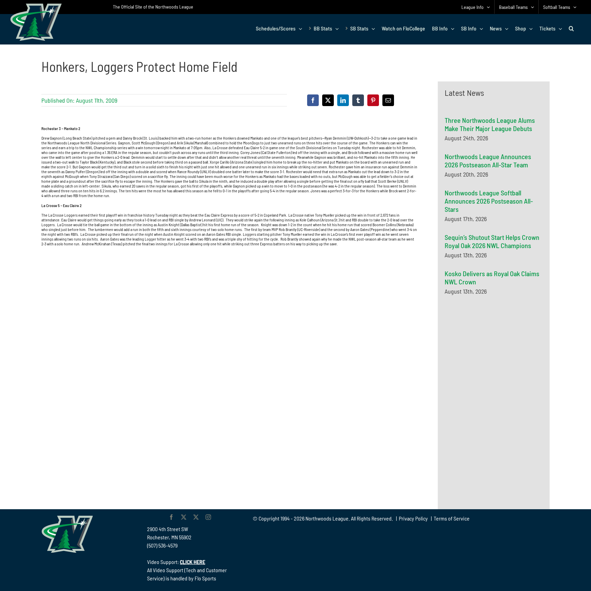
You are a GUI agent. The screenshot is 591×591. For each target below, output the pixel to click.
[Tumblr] (358, 100)
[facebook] (171, 517)
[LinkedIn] (343, 100)
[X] (328, 100)
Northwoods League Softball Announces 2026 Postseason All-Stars (489, 201)
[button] (571, 28)
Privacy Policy (413, 518)
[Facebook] (312, 100)
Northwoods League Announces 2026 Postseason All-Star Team (488, 160)
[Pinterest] (373, 100)
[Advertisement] (496, 367)
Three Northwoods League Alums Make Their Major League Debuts (490, 124)
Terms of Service (452, 518)
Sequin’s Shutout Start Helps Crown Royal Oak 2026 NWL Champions (492, 241)
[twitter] (183, 517)
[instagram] (208, 517)
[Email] (388, 100)
